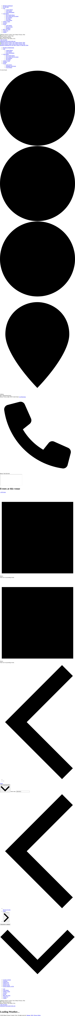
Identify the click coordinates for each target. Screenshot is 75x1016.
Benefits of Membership (8, 47)
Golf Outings (9, 11)
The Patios (8, 19)
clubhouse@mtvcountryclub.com (7, 41)
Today (1, 783)
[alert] (37, 535)
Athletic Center (6, 21)
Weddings (8, 28)
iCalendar (5, 981)
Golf (4, 8)
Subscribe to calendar (5, 924)
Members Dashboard (8, 5)
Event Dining (9, 20)
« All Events (3, 492)
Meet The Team (6, 29)
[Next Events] (3, 781)
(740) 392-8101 (3, 40)
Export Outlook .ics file (8, 986)
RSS (32, 1015)
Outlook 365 (6, 982)
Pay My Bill (6, 7)
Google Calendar (7, 979)
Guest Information (10, 12)
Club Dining (6, 13)
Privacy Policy (37, 1015)
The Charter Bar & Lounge (12, 16)
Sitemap (28, 1015)
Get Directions (22, 396)
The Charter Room (10, 15)
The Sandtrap (9, 17)
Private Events (9, 26)
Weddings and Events (11, 66)
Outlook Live (6, 983)
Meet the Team (24, 45)
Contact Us (5, 30)
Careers (4, 32)
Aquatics (5, 23)
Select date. (13, 791)
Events (4, 24)
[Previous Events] (39, 779)
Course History (9, 9)
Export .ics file (6, 985)
